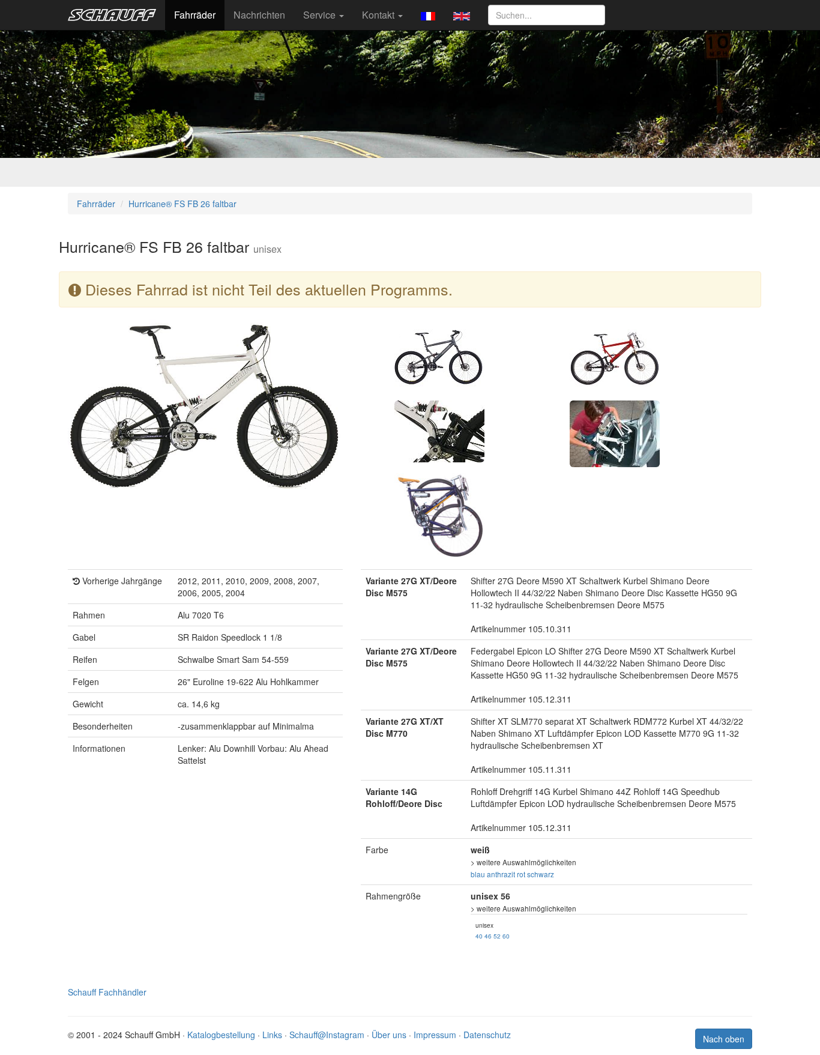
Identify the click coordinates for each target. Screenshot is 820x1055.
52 (497, 935)
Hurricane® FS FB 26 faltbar (182, 204)
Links (272, 1035)
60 (506, 935)
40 (479, 935)
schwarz (540, 874)
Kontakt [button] (379, 15)
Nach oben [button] (723, 1039)
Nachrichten (259, 15)
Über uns (389, 1035)
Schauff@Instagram (326, 1035)
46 (488, 935)
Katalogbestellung (221, 1035)
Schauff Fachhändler (107, 992)
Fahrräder (195, 15)
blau (478, 874)
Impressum (435, 1035)
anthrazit (501, 874)
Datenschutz (487, 1035)
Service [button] (320, 15)
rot (521, 874)
